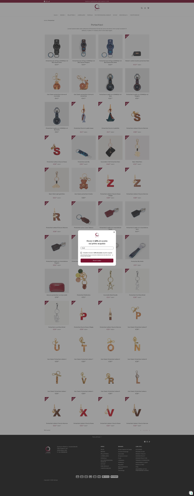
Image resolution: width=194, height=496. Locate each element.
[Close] (114, 232)
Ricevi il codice (97, 260)
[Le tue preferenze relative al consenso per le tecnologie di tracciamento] (191, 493)
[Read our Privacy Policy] (113, 255)
